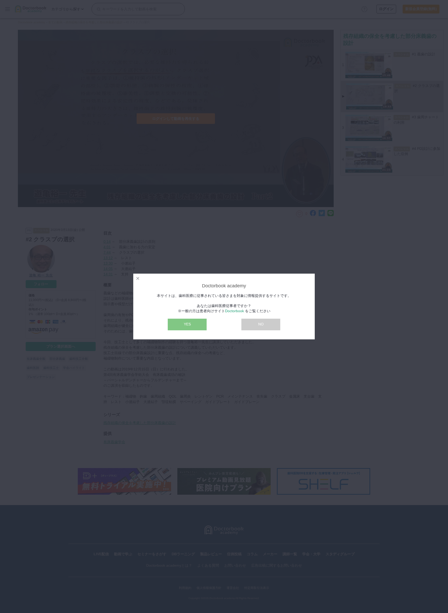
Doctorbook (234, 311)
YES (187, 324)
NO (261, 324)
